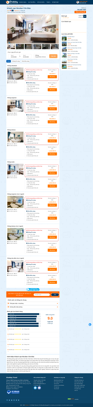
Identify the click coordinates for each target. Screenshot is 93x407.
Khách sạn (22, 2)
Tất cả (8, 61)
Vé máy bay (55, 2)
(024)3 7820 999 (83, 1)
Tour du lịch (56, 388)
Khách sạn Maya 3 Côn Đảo (73, 53)
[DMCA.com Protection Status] (71, 399)
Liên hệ (76, 390)
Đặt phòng (52, 76)
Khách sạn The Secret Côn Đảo (74, 64)
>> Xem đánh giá (65, 17)
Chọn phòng (79, 12)
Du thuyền (31, 2)
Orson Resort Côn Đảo (72, 59)
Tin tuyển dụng (77, 388)
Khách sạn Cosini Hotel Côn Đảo (74, 42)
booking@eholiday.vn (41, 383)
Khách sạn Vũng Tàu (13, 6)
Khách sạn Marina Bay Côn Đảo (74, 47)
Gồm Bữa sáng (25, 61)
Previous (8, 29)
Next (57, 29)
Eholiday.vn (27, 405)
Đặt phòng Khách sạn (58, 380)
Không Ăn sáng (16, 61)
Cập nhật (53, 56)
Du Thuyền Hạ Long (58, 381)
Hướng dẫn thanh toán (79, 387)
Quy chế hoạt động (78, 383)
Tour (48, 2)
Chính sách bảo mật (78, 381)
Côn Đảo (21, 6)
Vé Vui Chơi (40, 2)
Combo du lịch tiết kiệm (59, 385)
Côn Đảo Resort (70, 36)
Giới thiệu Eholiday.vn (79, 380)
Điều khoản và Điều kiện (79, 385)
